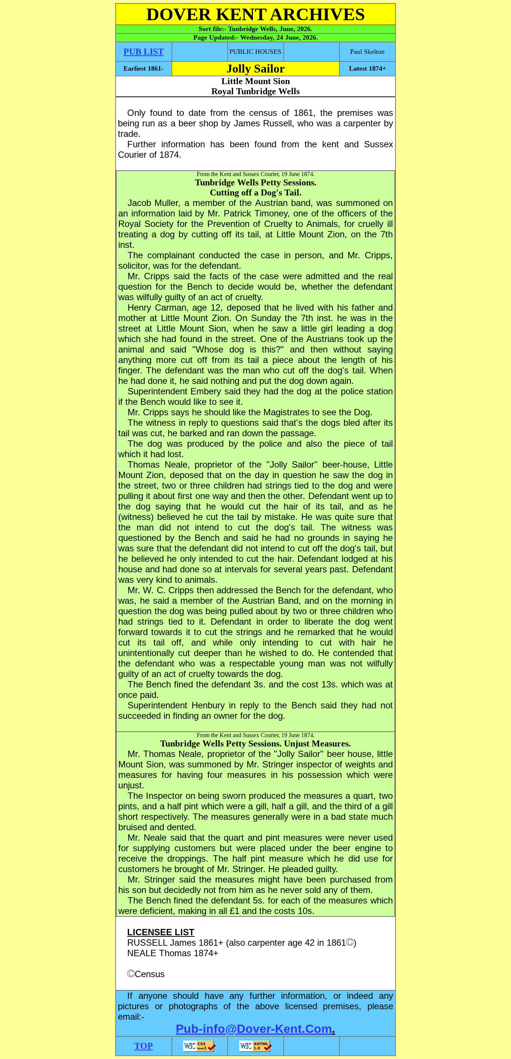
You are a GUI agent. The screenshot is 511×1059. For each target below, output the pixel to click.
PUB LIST (143, 51)
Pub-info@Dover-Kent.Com (254, 1028)
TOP (143, 1046)
